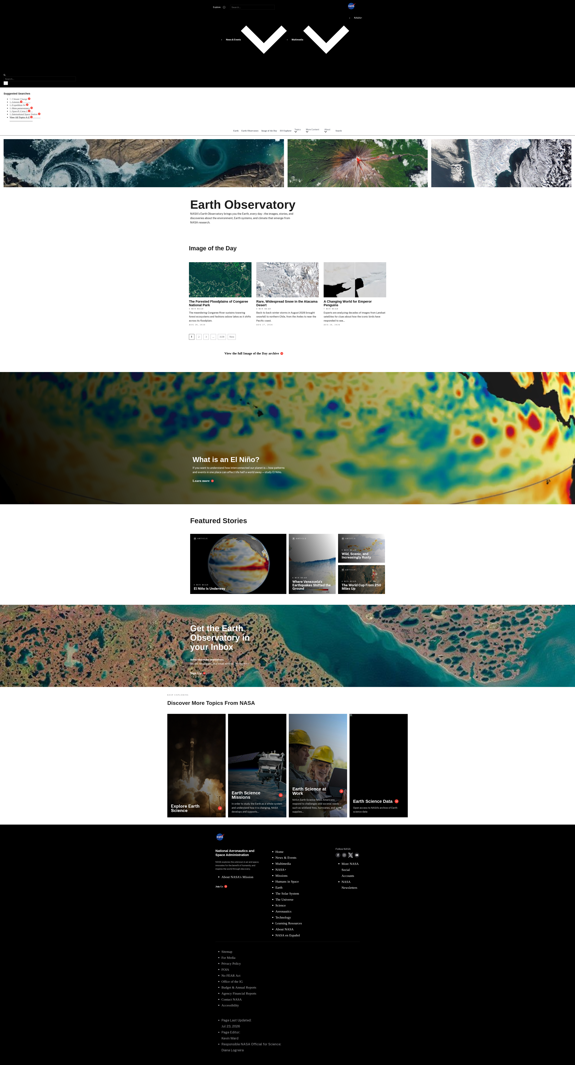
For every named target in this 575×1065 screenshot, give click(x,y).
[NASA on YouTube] (356, 855)
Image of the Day (269, 131)
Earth (236, 131)
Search (339, 131)
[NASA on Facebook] (338, 855)
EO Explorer (285, 131)
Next (231, 337)
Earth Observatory (250, 131)
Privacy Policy (242, 663)
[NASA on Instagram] (344, 855)
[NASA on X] (350, 855)
